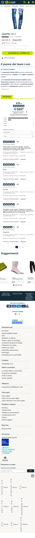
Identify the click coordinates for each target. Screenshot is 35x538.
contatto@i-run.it (7, 364)
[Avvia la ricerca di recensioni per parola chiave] (32, 136)
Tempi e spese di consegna (11, 340)
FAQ (3, 336)
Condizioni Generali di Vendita (12, 343)
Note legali (5, 352)
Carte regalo (6, 396)
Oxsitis (22, 6)
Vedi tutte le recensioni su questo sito (18, 114)
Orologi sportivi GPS (9, 415)
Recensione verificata (10, 144)
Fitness (4, 417)
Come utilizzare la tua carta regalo (13, 401)
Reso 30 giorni (17, 293)
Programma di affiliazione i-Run (12, 387)
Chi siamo (5, 331)
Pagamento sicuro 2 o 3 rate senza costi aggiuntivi (29, 296)
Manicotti (15, 6)
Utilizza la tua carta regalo (10, 398)
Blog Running (6, 429)
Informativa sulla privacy (10, 350)
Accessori (7, 6)
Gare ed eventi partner (9, 437)
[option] (17, 19)
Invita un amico (7, 376)
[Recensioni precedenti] (13, 247)
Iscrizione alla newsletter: (8, 468)
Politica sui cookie (8, 348)
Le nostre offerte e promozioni (12, 371)
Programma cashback (9, 373)
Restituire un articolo (9, 338)
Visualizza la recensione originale (11, 159)
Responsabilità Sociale (9, 333)
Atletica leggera (7, 420)
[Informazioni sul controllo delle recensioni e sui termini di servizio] (26, 112)
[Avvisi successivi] (23, 247)
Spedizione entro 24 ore (5, 294)
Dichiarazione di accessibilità (11, 355)
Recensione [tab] (7, 96)
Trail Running (6, 410)
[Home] (1, 6)
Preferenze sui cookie (9, 345)
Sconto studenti (7, 378)
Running (4, 408)
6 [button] (22, 286)
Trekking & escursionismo (10, 412)
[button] (14, 47)
